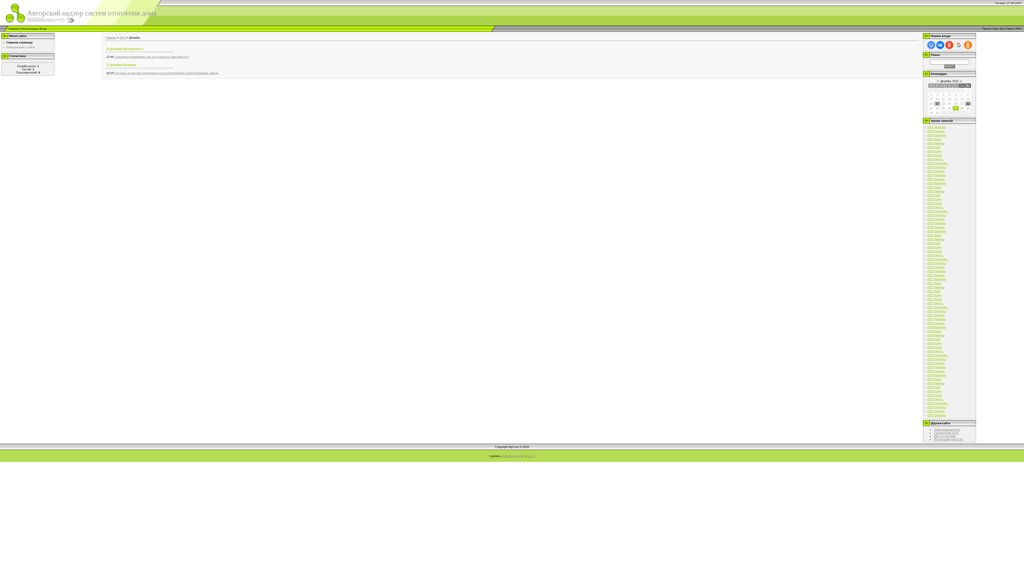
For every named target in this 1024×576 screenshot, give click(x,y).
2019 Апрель (935, 383)
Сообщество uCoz (946, 432)
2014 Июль (934, 155)
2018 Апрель (935, 335)
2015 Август (935, 207)
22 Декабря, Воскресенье (124, 48)
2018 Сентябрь (937, 355)
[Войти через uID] (931, 45)
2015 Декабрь (936, 223)
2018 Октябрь (936, 359)
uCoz (531, 456)
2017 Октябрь (936, 311)
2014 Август (935, 159)
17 (937, 103)
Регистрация (29, 28)
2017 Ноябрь (936, 315)
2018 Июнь (934, 343)
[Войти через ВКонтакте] (940, 45)
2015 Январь (936, 179)
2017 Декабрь (936, 319)
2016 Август (935, 255)
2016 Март (934, 235)
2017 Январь (936, 275)
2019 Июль (934, 395)
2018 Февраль (936, 327)
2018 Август (935, 351)
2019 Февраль (936, 375)
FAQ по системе (945, 436)
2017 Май (933, 291)
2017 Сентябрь (937, 307)
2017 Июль (934, 299)
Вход (43, 28)
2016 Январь (936, 227)
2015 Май (933, 195)
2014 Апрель (935, 143)
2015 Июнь (934, 199)
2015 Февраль (936, 183)
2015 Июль (934, 203)
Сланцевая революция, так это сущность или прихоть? (151, 56)
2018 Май (933, 339)
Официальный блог (947, 429)
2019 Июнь (934, 391)
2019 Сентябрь (937, 403)
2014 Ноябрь (936, 171)
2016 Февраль (936, 231)
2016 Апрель (935, 239)
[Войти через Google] (958, 45)
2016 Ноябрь (936, 267)
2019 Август (935, 399)
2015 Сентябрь (937, 211)
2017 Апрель (935, 287)
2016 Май (933, 243)
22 (968, 103)
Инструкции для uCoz (948, 439)
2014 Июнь (934, 151)
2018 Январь (936, 323)
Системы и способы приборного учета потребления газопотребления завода (166, 73)
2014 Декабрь (936, 175)
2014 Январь (936, 131)
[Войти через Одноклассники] (968, 45)
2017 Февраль (936, 279)
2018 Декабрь (936, 367)
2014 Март (934, 139)
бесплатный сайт (513, 456)
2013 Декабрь (936, 127)
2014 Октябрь (936, 167)
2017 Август (935, 303)
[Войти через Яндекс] (949, 45)
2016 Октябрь (936, 263)
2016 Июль (934, 251)
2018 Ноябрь (936, 363)
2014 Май (933, 147)
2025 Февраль (936, 415)
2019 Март (934, 379)
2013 (122, 37)
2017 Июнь (934, 295)
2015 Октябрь (936, 215)
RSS (1018, 28)
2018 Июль (934, 347)
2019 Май (933, 387)
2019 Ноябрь (936, 411)
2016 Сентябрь (937, 259)
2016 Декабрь (936, 271)
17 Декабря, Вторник (121, 64)
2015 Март (934, 187)
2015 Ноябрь (936, 219)
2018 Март (934, 331)
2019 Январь (936, 371)
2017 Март (934, 283)
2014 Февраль (936, 135)
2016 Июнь (934, 247)
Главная (14, 28)
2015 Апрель (935, 191)
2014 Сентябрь (937, 163)
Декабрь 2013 (949, 81)
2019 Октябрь (936, 407)
